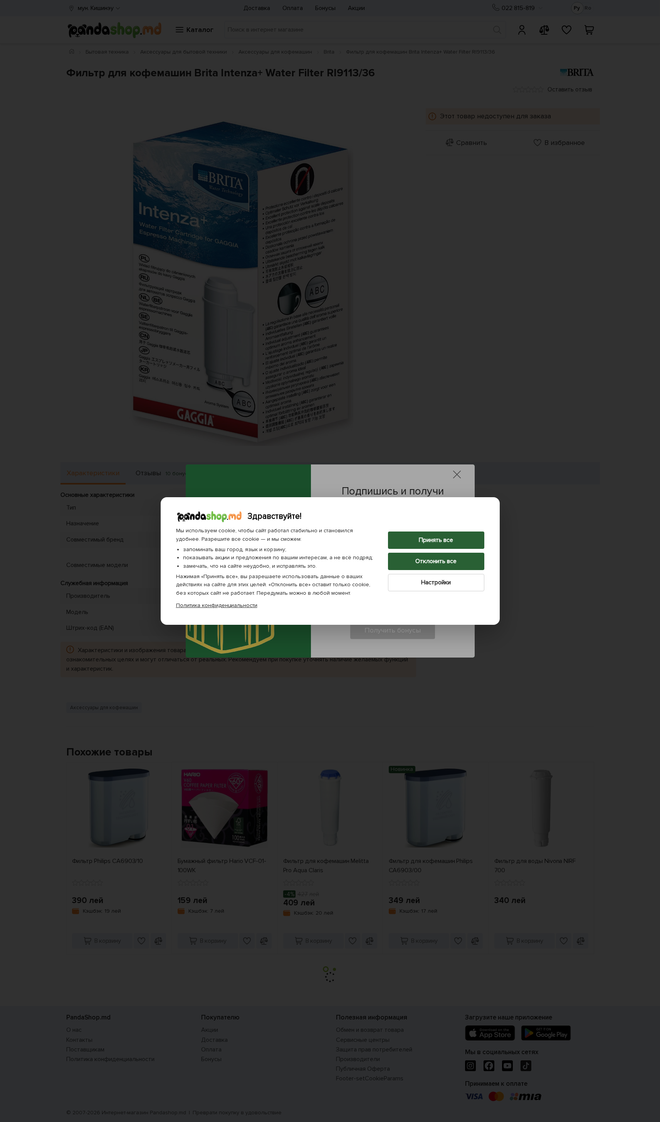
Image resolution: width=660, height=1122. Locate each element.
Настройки (436, 582)
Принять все (436, 540)
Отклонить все (436, 561)
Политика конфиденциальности (216, 605)
